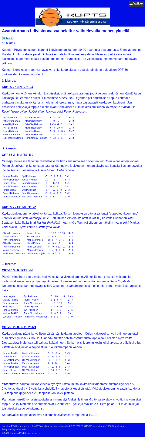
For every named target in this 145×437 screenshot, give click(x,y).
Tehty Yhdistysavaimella (14, 429)
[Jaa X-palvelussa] (7, 39)
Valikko (138, 3)
